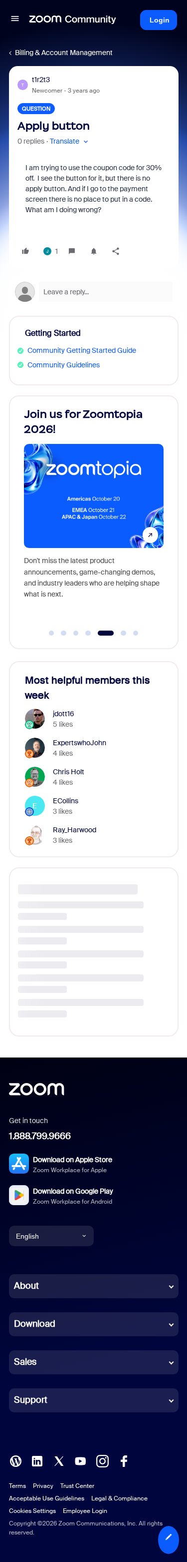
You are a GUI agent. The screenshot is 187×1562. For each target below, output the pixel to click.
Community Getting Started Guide (81, 350)
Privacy (43, 1486)
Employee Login (85, 1511)
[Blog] (15, 1460)
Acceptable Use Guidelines (46, 1498)
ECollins (65, 800)
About (26, 1286)
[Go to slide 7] (135, 633)
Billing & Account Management (64, 52)
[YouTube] (80, 1460)
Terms (17, 1486)
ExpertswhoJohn (79, 742)
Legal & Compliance (119, 1498)
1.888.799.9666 (40, 1136)
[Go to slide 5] (100, 633)
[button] (15, 20)
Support (30, 1400)
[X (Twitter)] (58, 1460)
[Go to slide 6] (118, 633)
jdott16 (63, 713)
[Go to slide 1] (51, 633)
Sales (25, 1362)
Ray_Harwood (74, 829)
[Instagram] (102, 1460)
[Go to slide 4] (88, 633)
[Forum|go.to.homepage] (73, 20)
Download (34, 1324)
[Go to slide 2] (63, 633)
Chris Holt (68, 771)
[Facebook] (123, 1460)
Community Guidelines (63, 364)
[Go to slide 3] (75, 633)
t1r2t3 (41, 79)
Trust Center (77, 1486)
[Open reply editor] (94, 292)
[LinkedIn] (36, 1460)
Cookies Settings (32, 1511)
